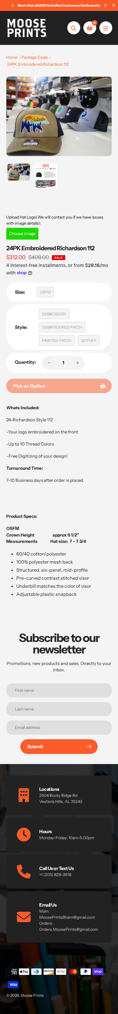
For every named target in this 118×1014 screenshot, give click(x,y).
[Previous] (13, 5)
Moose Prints (32, 995)
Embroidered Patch (62, 327)
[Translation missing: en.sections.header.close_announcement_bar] (114, 5)
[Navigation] (105, 27)
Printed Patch (56, 340)
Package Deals (34, 57)
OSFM (45, 292)
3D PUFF (89, 340)
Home (11, 57)
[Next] (105, 5)
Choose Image (22, 233)
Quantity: (25, 362)
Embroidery (54, 314)
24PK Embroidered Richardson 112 (38, 64)
